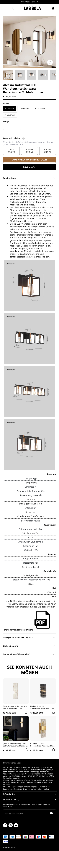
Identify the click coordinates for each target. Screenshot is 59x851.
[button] (6, 8)
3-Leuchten (40, 108)
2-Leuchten (24, 108)
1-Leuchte (9, 108)
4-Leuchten (10, 115)
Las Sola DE (12, 847)
